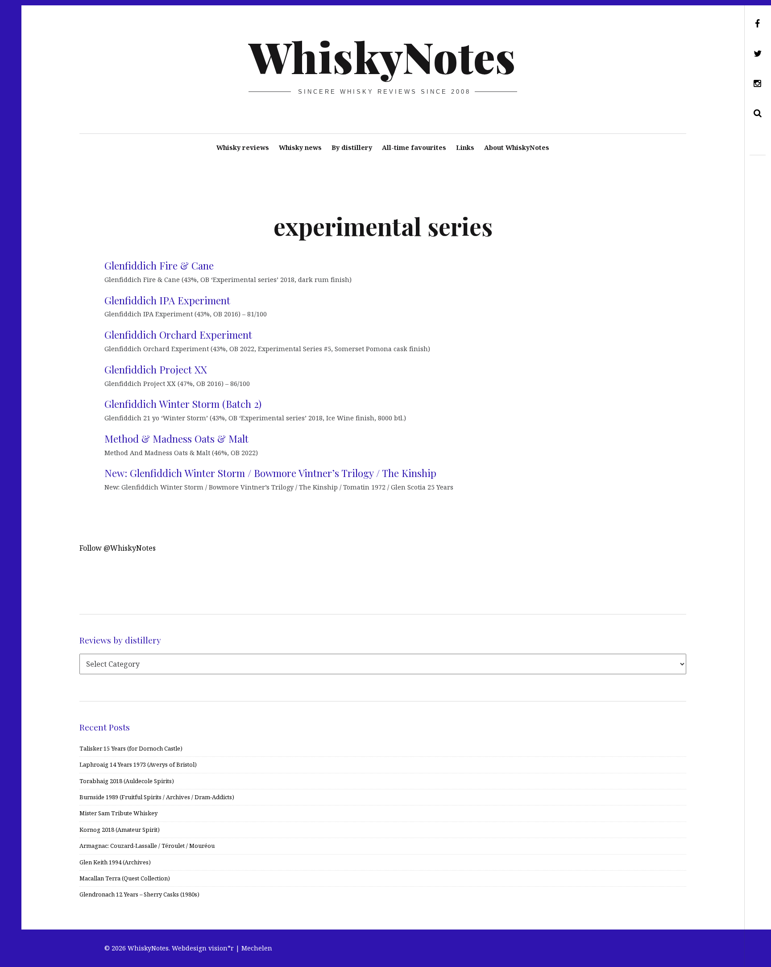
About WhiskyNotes (516, 147)
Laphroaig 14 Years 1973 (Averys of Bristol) (138, 764)
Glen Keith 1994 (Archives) (115, 862)
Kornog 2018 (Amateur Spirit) (119, 830)
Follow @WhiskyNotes (117, 548)
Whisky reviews (242, 147)
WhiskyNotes (382, 56)
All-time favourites (414, 147)
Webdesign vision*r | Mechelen (222, 948)
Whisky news (300, 147)
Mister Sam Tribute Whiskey (118, 813)
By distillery (352, 147)
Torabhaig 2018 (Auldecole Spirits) (126, 781)
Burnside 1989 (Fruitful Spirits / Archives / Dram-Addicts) (156, 797)
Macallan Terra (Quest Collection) (124, 878)
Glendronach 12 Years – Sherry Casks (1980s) (139, 894)
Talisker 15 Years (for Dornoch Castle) (130, 748)
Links (465, 147)
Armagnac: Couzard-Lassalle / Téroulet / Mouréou (147, 846)
